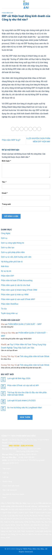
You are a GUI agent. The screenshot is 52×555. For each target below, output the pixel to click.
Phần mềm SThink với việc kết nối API (23, 385)
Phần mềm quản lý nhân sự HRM (14, 294)
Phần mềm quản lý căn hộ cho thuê (15, 285)
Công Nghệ (5, 233)
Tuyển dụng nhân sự (9, 313)
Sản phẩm (7, 468)
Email (5, 193)
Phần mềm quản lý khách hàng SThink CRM (19, 290)
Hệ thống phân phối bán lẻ (11, 261)
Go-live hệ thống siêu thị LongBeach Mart (24, 407)
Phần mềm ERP (7, 13)
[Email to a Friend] (26, 129)
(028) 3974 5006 (27, 446)
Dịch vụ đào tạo (7, 247)
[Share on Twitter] (22, 129)
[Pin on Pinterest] (30, 129)
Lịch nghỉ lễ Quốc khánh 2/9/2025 (21, 400)
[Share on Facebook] (17, 129)
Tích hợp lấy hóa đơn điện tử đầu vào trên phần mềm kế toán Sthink (27, 393)
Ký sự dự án (6, 271)
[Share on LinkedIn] (39, 129)
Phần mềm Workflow (9, 304)
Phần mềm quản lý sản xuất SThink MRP (18, 299)
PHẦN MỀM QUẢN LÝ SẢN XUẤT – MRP (25, 324)
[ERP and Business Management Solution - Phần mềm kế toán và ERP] (26, 4)
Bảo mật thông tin (10, 490)
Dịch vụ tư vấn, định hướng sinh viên (16, 257)
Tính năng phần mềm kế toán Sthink (34, 356)
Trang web (6, 204)
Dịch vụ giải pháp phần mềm (13, 252)
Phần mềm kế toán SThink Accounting (16, 280)
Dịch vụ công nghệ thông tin (12, 243)
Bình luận (6, 161)
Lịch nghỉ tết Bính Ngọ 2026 (18, 378)
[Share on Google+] (35, 129)
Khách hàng (7, 481)
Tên (4, 182)
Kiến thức (5, 266)
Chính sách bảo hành (11, 486)
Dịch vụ (4, 238)
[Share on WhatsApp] (13, 129)
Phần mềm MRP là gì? (11, 140)
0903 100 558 (14, 446)
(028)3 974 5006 (34, 449)
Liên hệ (5, 477)
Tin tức (4, 309)
